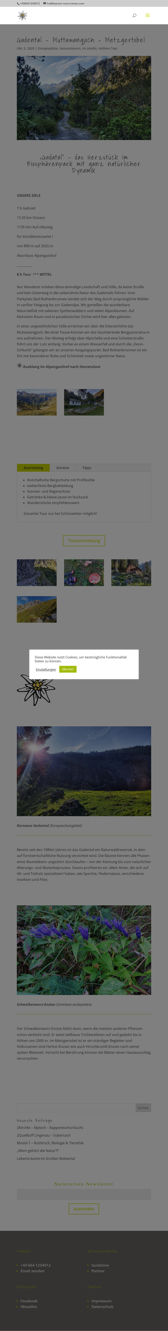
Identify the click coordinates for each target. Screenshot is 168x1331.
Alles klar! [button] (68, 669)
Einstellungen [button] (46, 669)
